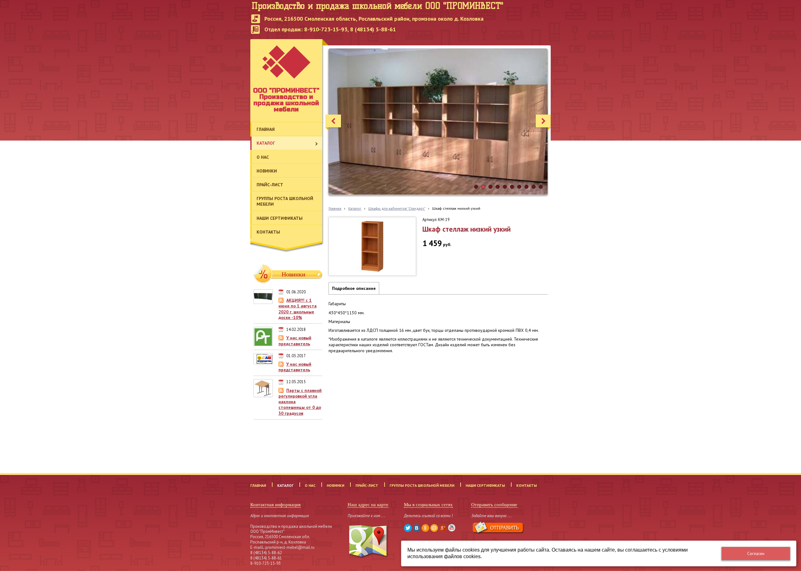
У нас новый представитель (294, 340)
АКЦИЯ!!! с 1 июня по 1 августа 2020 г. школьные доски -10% (297, 308)
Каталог (354, 208)
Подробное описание (354, 288)
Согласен (755, 553)
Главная (335, 208)
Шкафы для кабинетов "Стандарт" (396, 208)
